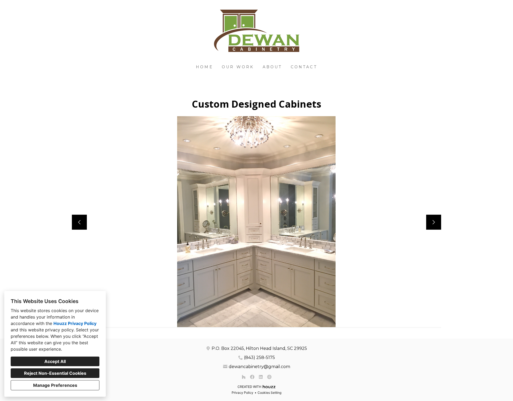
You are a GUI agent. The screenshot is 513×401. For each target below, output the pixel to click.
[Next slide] (433, 222)
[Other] (269, 376)
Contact (304, 67)
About (272, 67)
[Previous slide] (79, 222)
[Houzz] (243, 376)
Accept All (55, 361)
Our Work (238, 67)
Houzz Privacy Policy (74, 323)
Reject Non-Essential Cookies (55, 373)
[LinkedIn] (260, 376)
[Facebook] (252, 376)
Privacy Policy (242, 393)
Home (204, 67)
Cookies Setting (269, 393)
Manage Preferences (55, 385)
